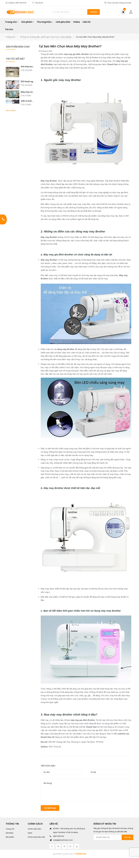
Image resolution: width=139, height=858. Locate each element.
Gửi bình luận (50, 808)
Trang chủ (11, 22)
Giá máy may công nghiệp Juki (28, 66)
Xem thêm (11, 110)
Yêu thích (39, 2)
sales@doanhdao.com (63, 840)
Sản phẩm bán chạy (18, 46)
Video (76, 22)
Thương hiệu (44, 22)
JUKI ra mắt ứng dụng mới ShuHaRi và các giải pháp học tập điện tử (28, 101)
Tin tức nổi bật (15, 58)
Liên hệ (87, 22)
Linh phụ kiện (63, 22)
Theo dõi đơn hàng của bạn (119, 2)
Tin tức (9, 29)
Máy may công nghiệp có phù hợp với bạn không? (28, 92)
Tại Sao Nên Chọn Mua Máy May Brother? (70, 46)
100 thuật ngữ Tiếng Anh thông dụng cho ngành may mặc (28, 81)
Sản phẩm (27, 22)
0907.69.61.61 (20, 2)
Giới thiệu (9, 833)
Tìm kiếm (93, 12)
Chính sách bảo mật (36, 837)
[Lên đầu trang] (133, 841)
